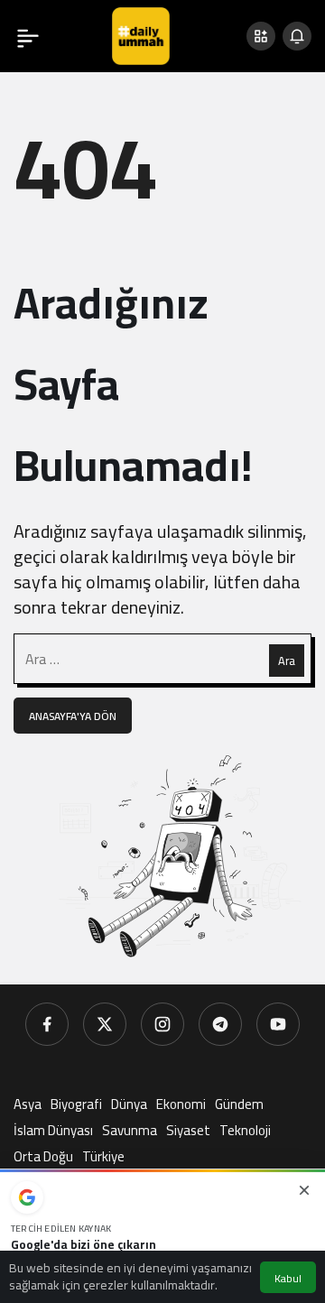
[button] (260, 36)
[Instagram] (162, 1024)
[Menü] (28, 36)
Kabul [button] (288, 1278)
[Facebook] (47, 1024)
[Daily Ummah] (141, 34)
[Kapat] (304, 1190)
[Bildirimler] (297, 36)
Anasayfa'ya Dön (72, 716)
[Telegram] (220, 1024)
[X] (104, 1024)
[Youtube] (278, 1024)
